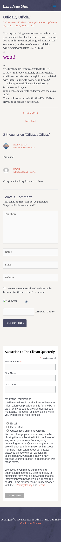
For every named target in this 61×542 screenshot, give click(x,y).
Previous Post (30, 113)
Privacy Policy (24, 485)
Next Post (30, 121)
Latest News (26, 22)
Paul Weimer (20, 145)
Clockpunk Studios (30, 523)
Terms (41, 485)
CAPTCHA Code (44, 312)
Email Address (13, 361)
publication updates (45, 22)
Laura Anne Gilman (16, 6)
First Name (10, 373)
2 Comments (10, 22)
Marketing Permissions (18, 398)
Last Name (10, 384)
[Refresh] (26, 301)
